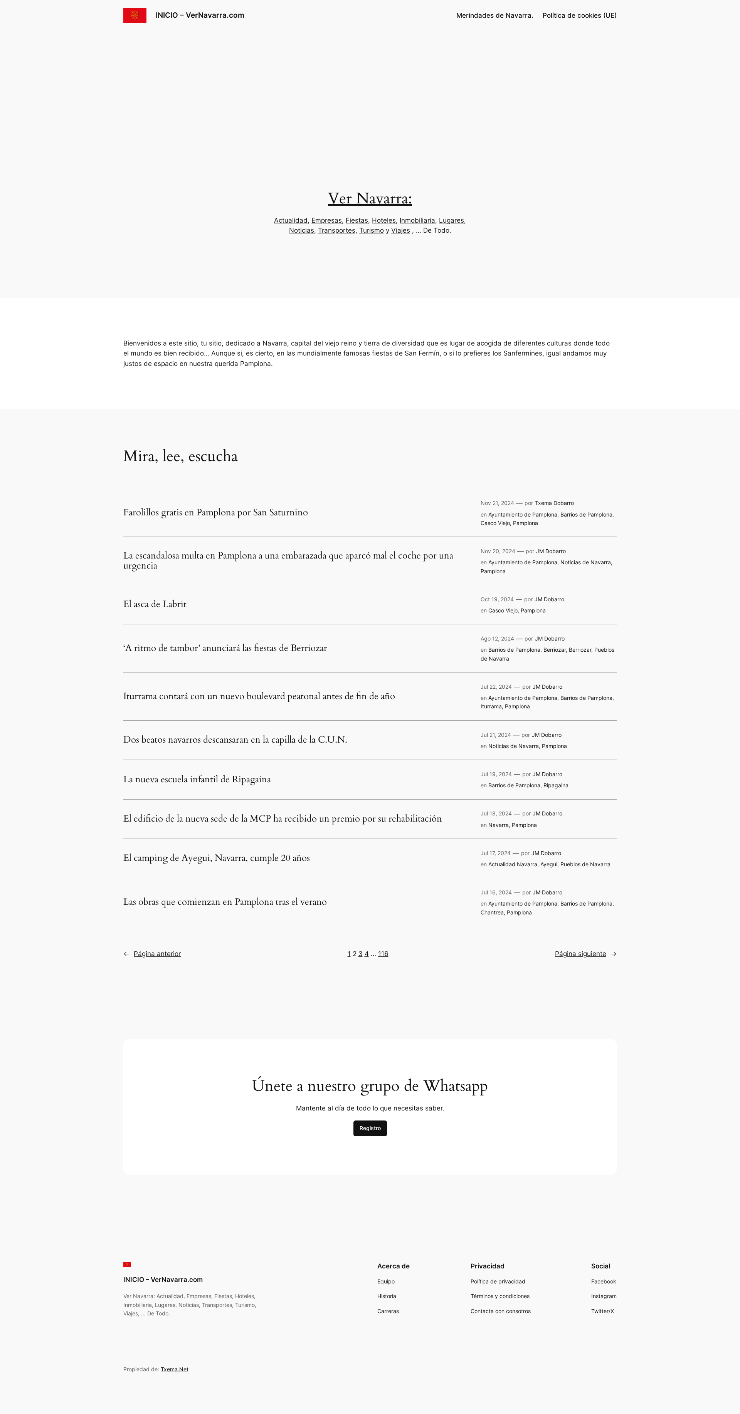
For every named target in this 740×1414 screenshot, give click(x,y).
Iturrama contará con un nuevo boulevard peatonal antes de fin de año (259, 696)
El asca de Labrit (155, 604)
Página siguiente (586, 954)
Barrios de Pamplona (586, 514)
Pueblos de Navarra (585, 864)
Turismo (371, 230)
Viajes (400, 230)
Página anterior (152, 954)
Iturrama (491, 706)
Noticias (301, 230)
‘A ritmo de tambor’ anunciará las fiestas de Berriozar (225, 648)
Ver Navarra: (370, 198)
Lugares (451, 220)
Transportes (336, 230)
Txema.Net (174, 1369)
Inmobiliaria (417, 220)
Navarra (498, 825)
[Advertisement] (370, 92)
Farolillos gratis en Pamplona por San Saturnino (215, 513)
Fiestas (357, 220)
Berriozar (554, 649)
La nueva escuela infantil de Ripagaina (197, 780)
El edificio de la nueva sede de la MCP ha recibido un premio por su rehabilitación (282, 819)
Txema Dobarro (554, 503)
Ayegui (548, 864)
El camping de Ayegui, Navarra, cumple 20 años (216, 858)
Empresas (326, 220)
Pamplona (525, 523)
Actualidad (291, 220)
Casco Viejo (495, 523)
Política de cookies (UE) (580, 15)
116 (383, 954)
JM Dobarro (551, 551)
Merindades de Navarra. (494, 15)
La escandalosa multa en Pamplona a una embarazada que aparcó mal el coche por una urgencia (288, 561)
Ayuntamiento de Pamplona (522, 514)
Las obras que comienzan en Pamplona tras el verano (225, 902)
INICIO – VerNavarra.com (200, 15)
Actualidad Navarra (512, 864)
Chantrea (492, 912)
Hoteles (384, 220)
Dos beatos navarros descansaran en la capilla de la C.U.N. (235, 740)
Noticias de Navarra (585, 562)
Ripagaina (555, 785)
